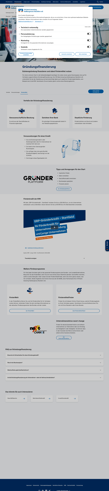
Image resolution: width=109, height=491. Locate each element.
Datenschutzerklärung (25, 21)
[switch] (89, 34)
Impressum (38, 21)
